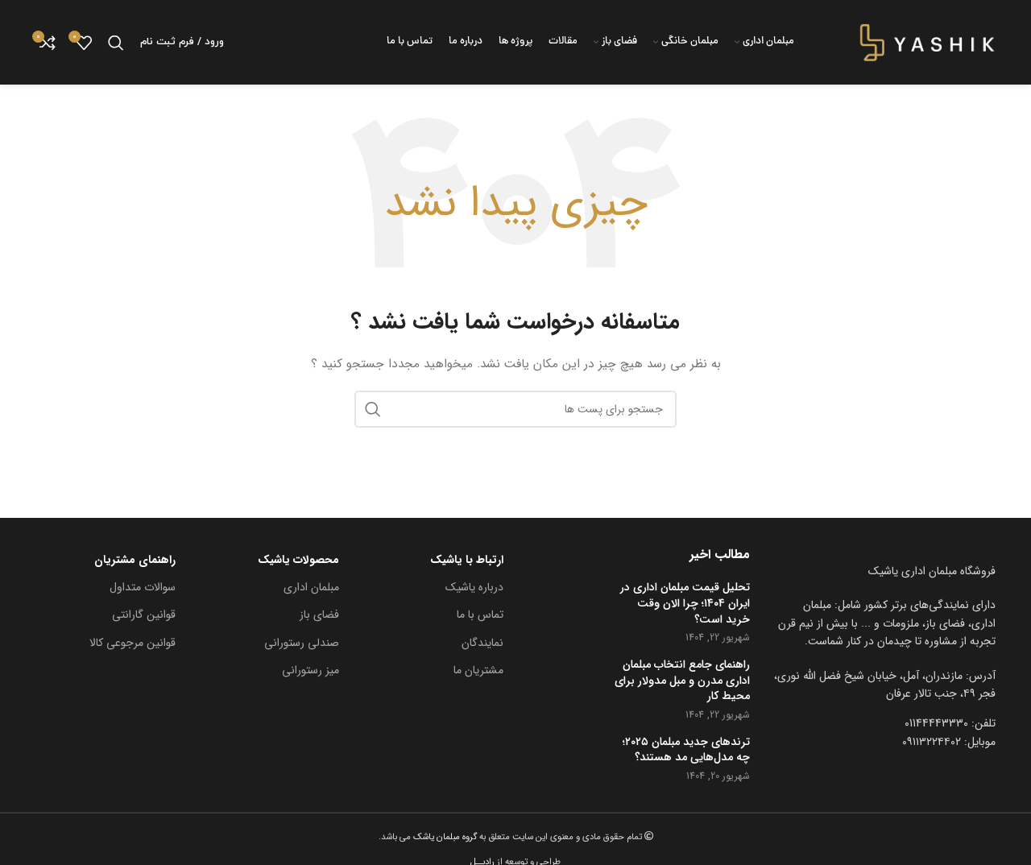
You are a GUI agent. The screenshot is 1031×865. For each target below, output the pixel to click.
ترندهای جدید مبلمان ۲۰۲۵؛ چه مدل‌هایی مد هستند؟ (686, 750)
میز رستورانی (310, 670)
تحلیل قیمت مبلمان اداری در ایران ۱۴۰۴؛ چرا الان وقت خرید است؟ (685, 603)
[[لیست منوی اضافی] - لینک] (885, 685)
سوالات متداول (143, 587)
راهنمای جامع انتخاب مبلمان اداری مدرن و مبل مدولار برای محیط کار (682, 681)
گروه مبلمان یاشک (444, 837)
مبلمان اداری (311, 587)
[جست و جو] (116, 43)
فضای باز (319, 614)
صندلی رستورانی (301, 643)
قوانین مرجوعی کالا (132, 643)
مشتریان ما (478, 670)
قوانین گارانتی (144, 614)
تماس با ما (480, 614)
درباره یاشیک (474, 587)
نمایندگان (482, 643)
